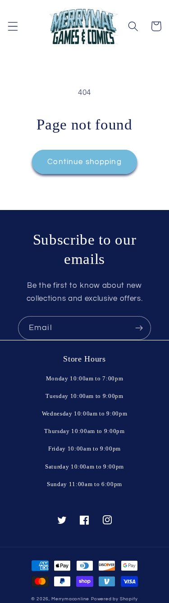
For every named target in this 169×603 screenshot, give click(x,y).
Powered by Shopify (114, 599)
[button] (12, 26)
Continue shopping (84, 162)
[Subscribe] (139, 328)
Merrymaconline (70, 599)
